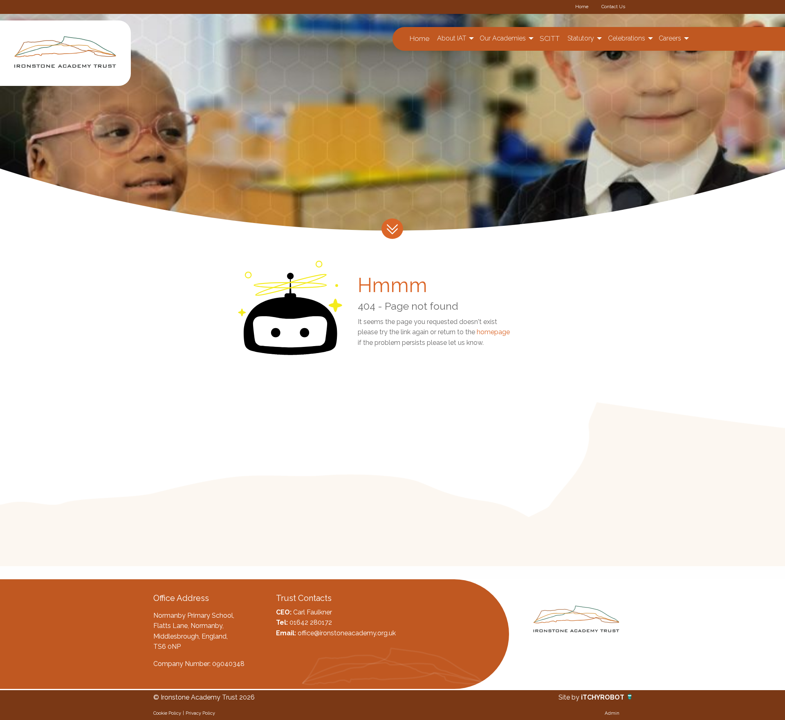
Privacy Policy (200, 713)
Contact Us (613, 6)
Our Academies (503, 38)
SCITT (550, 38)
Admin (612, 713)
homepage (493, 332)
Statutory (580, 38)
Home (581, 6)
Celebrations (626, 38)
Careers (670, 38)
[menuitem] (419, 39)
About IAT (451, 38)
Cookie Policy (167, 713)
